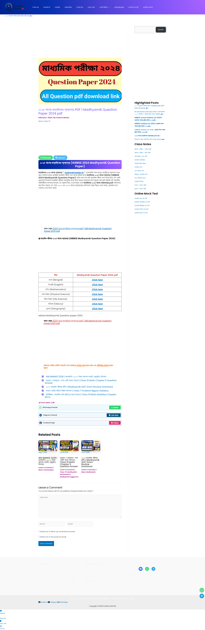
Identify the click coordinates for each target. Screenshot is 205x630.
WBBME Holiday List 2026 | (144, 130)
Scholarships (48, 470)
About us (73, 598)
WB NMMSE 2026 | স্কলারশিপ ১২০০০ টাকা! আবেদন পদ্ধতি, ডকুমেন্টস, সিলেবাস (76, 376)
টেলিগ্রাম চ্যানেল (103, 365)
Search (161, 29)
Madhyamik (90, 472)
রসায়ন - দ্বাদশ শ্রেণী (140, 189)
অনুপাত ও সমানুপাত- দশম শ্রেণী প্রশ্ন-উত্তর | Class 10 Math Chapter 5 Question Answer (81, 381)
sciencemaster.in (74, 172)
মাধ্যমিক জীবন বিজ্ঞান (140, 163)
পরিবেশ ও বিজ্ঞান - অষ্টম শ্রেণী (143, 152)
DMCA (132, 598)
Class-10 (46, 121)
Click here (97, 279)
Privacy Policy (94, 598)
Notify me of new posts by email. (53, 537)
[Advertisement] (80, 42)
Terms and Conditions (120, 598)
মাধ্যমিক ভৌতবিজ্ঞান (140, 160)
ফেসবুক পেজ (80, 365)
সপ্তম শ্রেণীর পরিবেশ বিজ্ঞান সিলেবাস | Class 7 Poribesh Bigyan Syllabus (77, 390)
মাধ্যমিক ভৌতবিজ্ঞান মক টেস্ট (142, 202)
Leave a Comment (45, 467)
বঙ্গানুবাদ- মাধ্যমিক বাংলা (141, 174)
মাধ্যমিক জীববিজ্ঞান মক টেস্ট (142, 205)
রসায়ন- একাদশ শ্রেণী (140, 185)
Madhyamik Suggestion (69, 477)
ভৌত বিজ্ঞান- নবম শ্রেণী (141, 156)
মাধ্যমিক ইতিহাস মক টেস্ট (141, 209)
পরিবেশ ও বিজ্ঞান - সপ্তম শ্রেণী (143, 149)
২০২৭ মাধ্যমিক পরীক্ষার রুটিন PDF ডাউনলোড (17, 16)
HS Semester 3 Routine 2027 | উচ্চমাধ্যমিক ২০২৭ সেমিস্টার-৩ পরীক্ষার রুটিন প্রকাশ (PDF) (150, 113)
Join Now (115, 415)
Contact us (83, 598)
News (40, 121)
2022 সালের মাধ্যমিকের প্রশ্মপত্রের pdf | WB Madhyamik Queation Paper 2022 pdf (78, 230)
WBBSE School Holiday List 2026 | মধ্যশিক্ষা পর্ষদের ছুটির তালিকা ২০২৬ (148, 118)
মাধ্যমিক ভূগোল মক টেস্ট (141, 213)
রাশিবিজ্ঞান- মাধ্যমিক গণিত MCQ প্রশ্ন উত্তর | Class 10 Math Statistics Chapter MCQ (80, 396)
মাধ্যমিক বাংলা (138, 167)
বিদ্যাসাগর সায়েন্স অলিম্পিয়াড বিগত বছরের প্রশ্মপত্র (148, 139)
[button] (109, 7)
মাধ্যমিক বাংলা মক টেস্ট (141, 198)
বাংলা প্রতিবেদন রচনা (140, 178)
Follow (116, 407)
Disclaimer (105, 598)
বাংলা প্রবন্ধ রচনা (139, 171)
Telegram (61, 157)
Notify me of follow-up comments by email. (57, 531)
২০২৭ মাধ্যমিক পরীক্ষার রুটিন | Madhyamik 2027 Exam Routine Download (79, 386)
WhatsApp (46, 157)
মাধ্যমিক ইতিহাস (139, 181)
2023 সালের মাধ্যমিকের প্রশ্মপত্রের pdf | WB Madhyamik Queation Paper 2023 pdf (77, 322)
